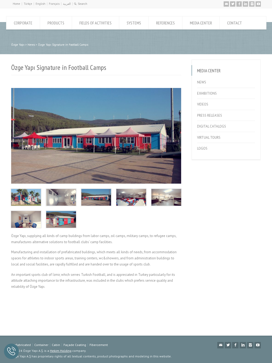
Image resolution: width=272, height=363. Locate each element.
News (201, 82)
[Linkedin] (245, 4)
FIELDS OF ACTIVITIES (95, 23)
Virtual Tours (208, 137)
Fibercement (99, 345)
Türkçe (28, 4)
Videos (202, 104)
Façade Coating (74, 345)
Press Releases (209, 115)
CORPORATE (23, 23)
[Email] (226, 4)
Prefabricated (21, 345)
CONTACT (234, 23)
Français (54, 4)
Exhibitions (207, 93)
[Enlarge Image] (96, 88)
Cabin (56, 345)
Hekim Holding (60, 351)
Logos (202, 148)
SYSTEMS (134, 23)
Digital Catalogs (211, 126)
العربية (67, 4)
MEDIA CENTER (201, 23)
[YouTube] (258, 4)
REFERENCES (165, 23)
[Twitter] (232, 4)
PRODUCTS (56, 23)
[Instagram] (251, 4)
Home (16, 4)
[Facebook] (239, 4)
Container (41, 345)
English (40, 4)
